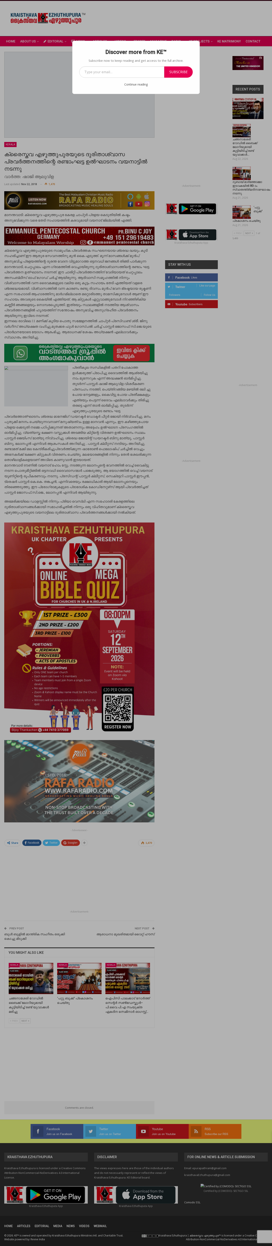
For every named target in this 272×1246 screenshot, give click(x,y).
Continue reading (136, 84)
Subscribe (178, 72)
